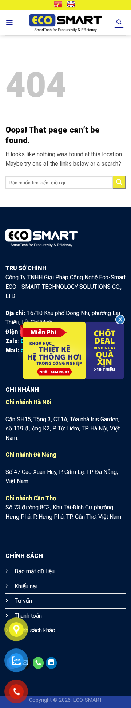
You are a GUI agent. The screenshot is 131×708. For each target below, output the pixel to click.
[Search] (119, 23)
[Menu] (9, 22)
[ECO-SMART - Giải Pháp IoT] (65, 23)
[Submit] (119, 182)
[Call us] (38, 663)
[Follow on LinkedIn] (51, 663)
